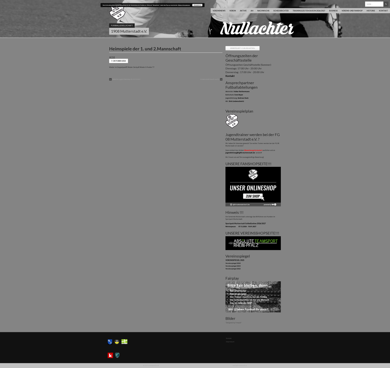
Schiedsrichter (281, 11)
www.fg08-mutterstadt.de (240, 365)
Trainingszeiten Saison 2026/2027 (309, 11)
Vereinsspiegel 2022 (232, 269)
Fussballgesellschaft (122, 25)
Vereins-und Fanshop (352, 11)
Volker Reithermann (242, 92)
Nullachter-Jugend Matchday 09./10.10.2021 (125, 79)
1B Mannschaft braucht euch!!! (211, 79)
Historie (371, 11)
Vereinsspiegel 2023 (232, 266)
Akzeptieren (197, 5)
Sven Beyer (238, 95)
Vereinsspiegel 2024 (232, 263)
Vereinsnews (219, 11)
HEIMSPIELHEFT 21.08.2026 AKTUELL (242, 48)
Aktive (112, 57)
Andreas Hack (243, 98)
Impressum (230, 342)
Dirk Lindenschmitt (236, 101)
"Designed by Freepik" (233, 323)
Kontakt (383, 11)
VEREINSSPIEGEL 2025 (234, 260)
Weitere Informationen (184, 5)
